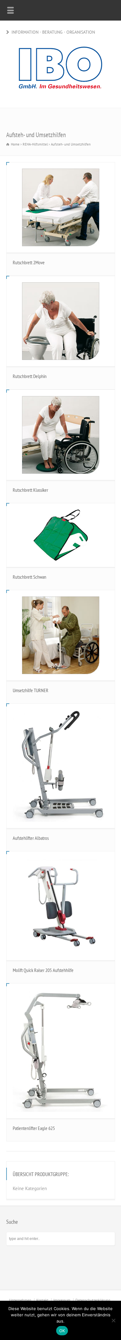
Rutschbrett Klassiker (30, 490)
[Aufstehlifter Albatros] (61, 766)
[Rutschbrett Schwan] (61, 535)
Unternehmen (20, 1300)
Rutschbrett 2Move (29, 262)
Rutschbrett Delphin (30, 376)
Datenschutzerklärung (92, 1300)
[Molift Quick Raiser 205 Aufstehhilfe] (61, 906)
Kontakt (42, 1300)
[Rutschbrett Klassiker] (61, 435)
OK (62, 1330)
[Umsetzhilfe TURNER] (61, 635)
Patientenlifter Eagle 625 (34, 1128)
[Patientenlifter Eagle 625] (61, 1051)
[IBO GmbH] (60, 94)
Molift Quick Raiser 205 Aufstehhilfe (43, 970)
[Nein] (113, 1320)
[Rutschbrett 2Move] (61, 207)
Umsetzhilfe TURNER (30, 690)
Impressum (61, 1300)
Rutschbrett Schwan (29, 577)
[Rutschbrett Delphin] (61, 321)
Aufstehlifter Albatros (31, 838)
